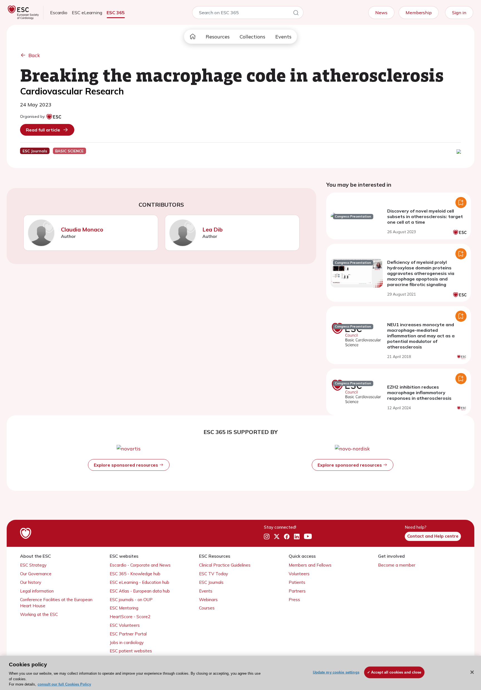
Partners (297, 591)
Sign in (459, 12)
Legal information (37, 591)
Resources (218, 36)
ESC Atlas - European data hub (140, 591)
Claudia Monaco (82, 229)
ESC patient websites (131, 651)
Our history (30, 582)
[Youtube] (308, 536)
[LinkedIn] (297, 536)
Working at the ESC (39, 614)
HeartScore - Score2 (130, 616)
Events (283, 36)
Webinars (208, 599)
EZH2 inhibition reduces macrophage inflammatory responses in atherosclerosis (419, 392)
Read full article (43, 130)
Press (294, 599)
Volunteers (299, 573)
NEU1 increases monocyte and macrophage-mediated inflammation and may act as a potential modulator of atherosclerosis (421, 336)
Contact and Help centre (432, 536)
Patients (297, 582)
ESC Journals (211, 582)
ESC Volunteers (125, 625)
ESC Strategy (33, 565)
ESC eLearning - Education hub (139, 582)
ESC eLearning (87, 12)
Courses (207, 608)
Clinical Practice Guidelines (225, 565)
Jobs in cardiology (127, 642)
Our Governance (35, 573)
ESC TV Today (213, 573)
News (381, 12)
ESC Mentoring (124, 608)
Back (34, 55)
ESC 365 (116, 12)
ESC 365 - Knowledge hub (135, 573)
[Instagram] (266, 536)
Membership (419, 12)
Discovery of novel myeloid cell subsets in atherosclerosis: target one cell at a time (425, 216)
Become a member (396, 565)
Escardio (58, 12)
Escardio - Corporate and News (140, 565)
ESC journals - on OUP (131, 599)
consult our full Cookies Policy (64, 684)
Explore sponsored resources (126, 465)
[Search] (296, 13)
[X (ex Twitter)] (276, 536)
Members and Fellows (310, 565)
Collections (252, 36)
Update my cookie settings (336, 672)
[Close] (472, 672)
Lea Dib (212, 229)
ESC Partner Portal (128, 634)
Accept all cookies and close (396, 672)
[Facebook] (286, 536)
